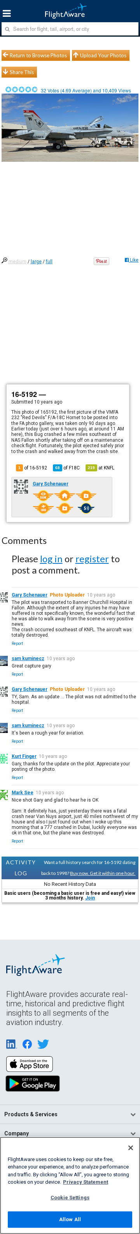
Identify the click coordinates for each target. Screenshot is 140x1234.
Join (90, 898)
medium (17, 261)
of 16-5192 (32, 468)
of (67, 468)
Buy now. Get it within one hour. (102, 873)
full (49, 261)
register (92, 558)
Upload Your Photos (103, 55)
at (101, 468)
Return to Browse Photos (38, 55)
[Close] (130, 1147)
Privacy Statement (85, 1182)
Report (17, 643)
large (36, 261)
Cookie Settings (70, 1197)
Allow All (70, 1219)
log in (51, 558)
